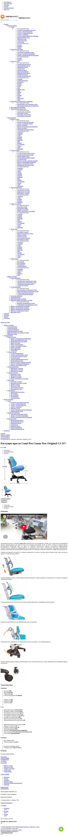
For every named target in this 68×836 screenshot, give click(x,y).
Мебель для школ (12, 276)
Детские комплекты (16, 187)
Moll (18, 141)
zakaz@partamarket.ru (6, 803)
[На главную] (9, 18)
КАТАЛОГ (4, 757)
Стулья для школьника (17, 353)
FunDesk (19, 138)
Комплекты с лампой (23, 193)
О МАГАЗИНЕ (5, 758)
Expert (19, 86)
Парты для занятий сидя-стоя (25, 122)
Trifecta (19, 48)
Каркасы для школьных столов (26, 303)
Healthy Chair (21, 89)
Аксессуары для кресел (23, 111)
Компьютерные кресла (23, 73)
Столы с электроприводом (24, 31)
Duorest (19, 172)
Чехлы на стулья (21, 236)
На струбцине (21, 263)
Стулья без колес (22, 159)
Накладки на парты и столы (25, 233)
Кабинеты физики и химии (18, 299)
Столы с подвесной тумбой (25, 123)
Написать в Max (5, 322)
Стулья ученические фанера (25, 294)
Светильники (14, 258)
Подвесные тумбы (22, 208)
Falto (18, 88)
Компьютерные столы (23, 37)
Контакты (7, 318)
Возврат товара (8, 781)
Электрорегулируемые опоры (25, 52)
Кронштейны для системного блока (27, 104)
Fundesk (19, 201)
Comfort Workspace (22, 80)
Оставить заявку (5, 498)
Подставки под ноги (23, 239)
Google (6, 814)
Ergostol (19, 45)
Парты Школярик (16, 349)
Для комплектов (21, 266)
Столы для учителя (22, 285)
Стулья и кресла (15, 150)
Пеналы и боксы (22, 235)
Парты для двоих (22, 128)
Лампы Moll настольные (17, 392)
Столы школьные (15, 278)
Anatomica (20, 132)
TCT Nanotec (21, 144)
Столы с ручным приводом (25, 33)
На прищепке (21, 264)
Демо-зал (32, 827)
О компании (7, 2)
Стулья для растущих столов (25, 155)
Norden (19, 92)
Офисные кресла (22, 70)
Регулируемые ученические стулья (27, 290)
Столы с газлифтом (22, 34)
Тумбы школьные (15, 297)
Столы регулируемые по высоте (26, 30)
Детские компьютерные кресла (26, 158)
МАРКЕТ (6, 808)
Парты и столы (15, 119)
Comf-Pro (19, 134)
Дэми (18, 147)
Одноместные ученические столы (26, 281)
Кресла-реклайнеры (22, 71)
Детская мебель (11, 117)
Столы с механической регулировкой (27, 36)
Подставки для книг (23, 232)
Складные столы (22, 40)
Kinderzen (20, 140)
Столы (12, 27)
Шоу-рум (6, 9)
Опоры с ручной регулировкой (26, 54)
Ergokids (19, 137)
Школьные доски (15, 312)
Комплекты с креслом (23, 190)
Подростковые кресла (23, 156)
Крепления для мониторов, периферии (22, 101)
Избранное (4, 502)
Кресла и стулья (15, 61)
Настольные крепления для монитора (27, 106)
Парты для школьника (17, 344)
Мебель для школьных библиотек (20, 309)
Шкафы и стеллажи (22, 209)
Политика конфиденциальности (13, 783)
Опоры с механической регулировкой (28, 55)
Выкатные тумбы (22, 206)
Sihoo (18, 97)
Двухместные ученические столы (26, 282)
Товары (6, 24)
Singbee (19, 143)
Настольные (20, 261)
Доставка (6, 5)
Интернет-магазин (23, 827)
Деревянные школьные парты (25, 284)
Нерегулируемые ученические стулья (27, 291)
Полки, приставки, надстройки (26, 211)
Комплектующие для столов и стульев (21, 300)
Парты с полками (22, 125)
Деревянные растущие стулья (25, 165)
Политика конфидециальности (9, 831)
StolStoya (19, 46)
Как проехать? (8, 3)
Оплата (6, 6)
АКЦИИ (6, 313)
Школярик (20, 149)
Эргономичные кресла (23, 65)
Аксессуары (14, 229)
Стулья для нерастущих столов (26, 153)
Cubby (19, 135)
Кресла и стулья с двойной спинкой (27, 160)
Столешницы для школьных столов (27, 304)
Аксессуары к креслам (23, 238)
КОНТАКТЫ (4, 787)
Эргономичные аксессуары (18, 109)
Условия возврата (9, 8)
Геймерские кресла (22, 67)
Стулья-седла (21, 68)
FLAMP (6, 811)
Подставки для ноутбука (24, 114)
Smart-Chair (20, 98)
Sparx (18, 100)
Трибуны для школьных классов (20, 310)
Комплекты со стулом (23, 192)
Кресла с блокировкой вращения (26, 162)
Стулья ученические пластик (25, 293)
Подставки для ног (22, 113)
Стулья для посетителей (24, 76)
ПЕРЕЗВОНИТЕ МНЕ (6, 833)
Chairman (19, 79)
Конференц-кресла (22, 74)
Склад (37, 827)
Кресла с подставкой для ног (25, 163)
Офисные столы (21, 39)
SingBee (19, 180)
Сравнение (4, 500)
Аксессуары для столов (23, 116)
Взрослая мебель (12, 25)
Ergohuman (20, 82)
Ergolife (19, 83)
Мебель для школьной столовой (20, 307)
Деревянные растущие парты (25, 129)
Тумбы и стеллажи (16, 204)
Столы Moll (14, 350)
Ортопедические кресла (24, 64)
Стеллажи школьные (16, 296)
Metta (18, 91)
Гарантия (6, 784)
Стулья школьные (16, 287)
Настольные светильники (18, 107)
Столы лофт (20, 42)
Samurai (19, 95)
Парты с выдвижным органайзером (27, 126)
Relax (18, 94)
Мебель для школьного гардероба (20, 306)
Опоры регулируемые (17, 49)
